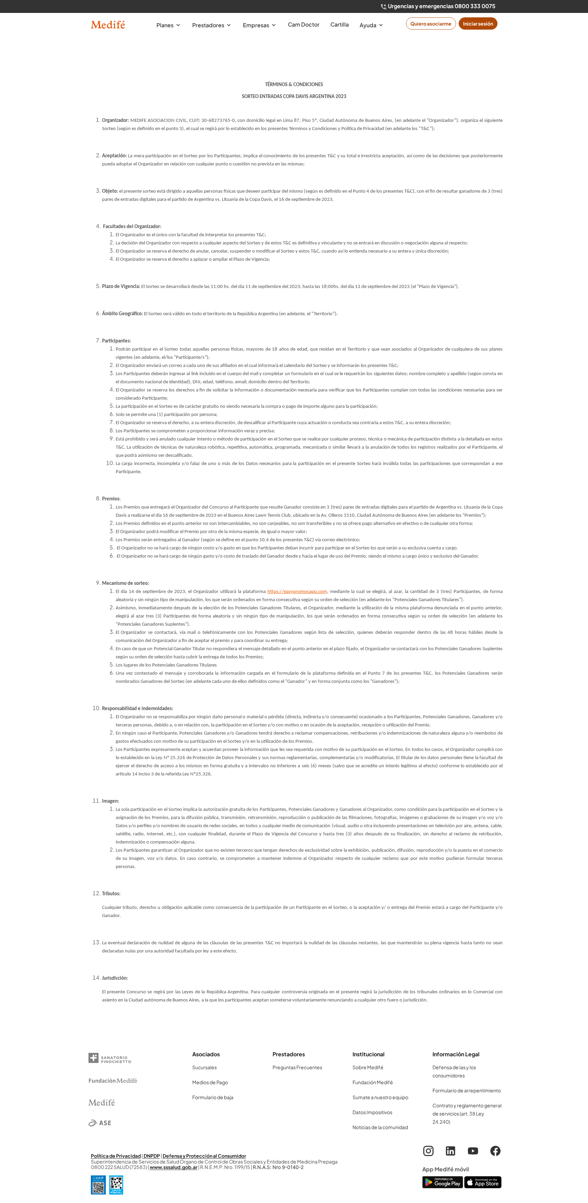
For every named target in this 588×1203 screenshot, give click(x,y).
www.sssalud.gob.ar (173, 1167)
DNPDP (151, 1156)
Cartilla (339, 24)
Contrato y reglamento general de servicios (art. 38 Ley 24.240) (467, 1113)
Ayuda (368, 25)
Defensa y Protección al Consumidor (204, 1156)
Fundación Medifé (373, 1082)
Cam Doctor (304, 24)
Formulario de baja (212, 1097)
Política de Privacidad (116, 1156)
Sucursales (204, 1067)
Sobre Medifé (368, 1067)
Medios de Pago (210, 1082)
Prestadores (208, 25)
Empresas (256, 25)
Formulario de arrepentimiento (466, 1090)
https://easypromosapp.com (297, 591)
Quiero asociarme (431, 23)
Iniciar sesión (478, 23)
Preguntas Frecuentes (297, 1067)
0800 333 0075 (475, 6)
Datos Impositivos (372, 1112)
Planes (166, 25)
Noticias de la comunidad (380, 1127)
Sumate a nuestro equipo (380, 1097)
